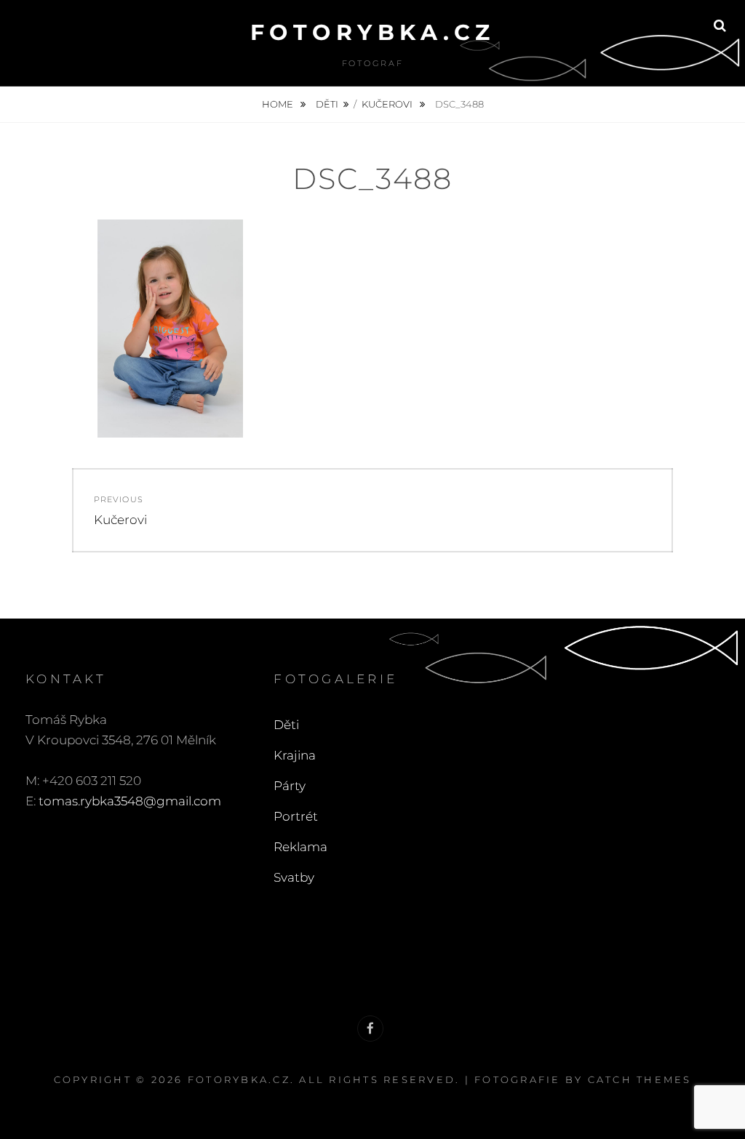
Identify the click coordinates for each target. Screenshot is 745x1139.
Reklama (300, 847)
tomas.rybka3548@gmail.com (130, 801)
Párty (290, 785)
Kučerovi (388, 104)
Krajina (295, 755)
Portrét (296, 816)
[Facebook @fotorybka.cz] (370, 1028)
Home (278, 104)
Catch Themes (640, 1079)
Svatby (294, 877)
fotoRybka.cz (372, 32)
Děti (327, 104)
